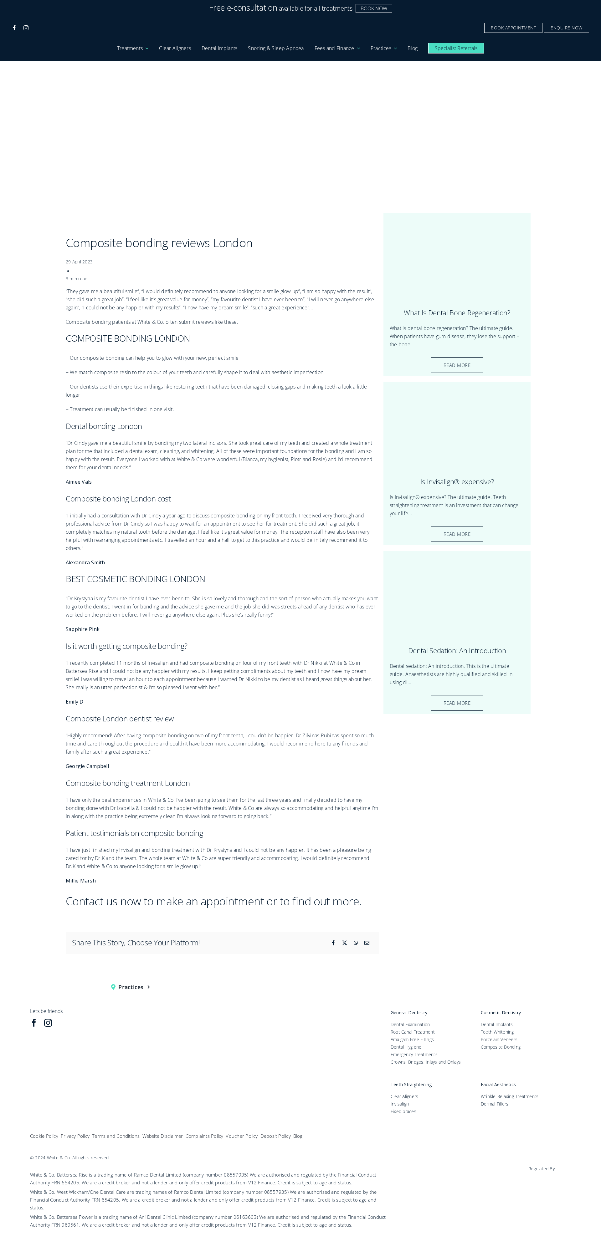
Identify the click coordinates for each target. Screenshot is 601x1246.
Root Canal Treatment (413, 1032)
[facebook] (14, 27)
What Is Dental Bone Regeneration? (457, 312)
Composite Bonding (501, 1047)
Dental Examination (410, 1024)
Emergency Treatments (414, 1054)
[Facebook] (333, 943)
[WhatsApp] (356, 943)
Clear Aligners (404, 1096)
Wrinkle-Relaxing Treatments (509, 1096)
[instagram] (25, 27)
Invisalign (400, 1104)
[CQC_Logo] (549, 1176)
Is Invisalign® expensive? (457, 481)
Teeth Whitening (497, 1032)
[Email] (366, 943)
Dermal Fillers (494, 1104)
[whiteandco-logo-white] (300, 24)
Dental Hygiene (406, 1047)
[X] (344, 943)
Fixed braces (403, 1111)
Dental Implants (497, 1024)
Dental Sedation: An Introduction (457, 650)
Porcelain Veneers (499, 1039)
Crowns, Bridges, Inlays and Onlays (426, 1062)
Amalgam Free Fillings (412, 1039)
